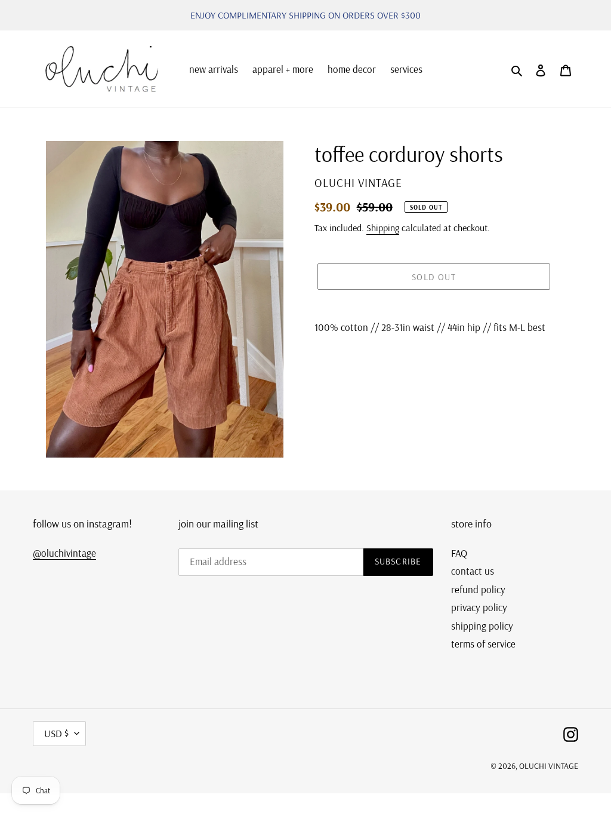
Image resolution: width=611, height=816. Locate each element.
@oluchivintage (64, 553)
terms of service (483, 643)
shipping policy (482, 625)
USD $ (56, 733)
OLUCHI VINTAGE (548, 765)
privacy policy (479, 607)
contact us (472, 571)
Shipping (382, 228)
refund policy (478, 589)
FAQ (459, 553)
